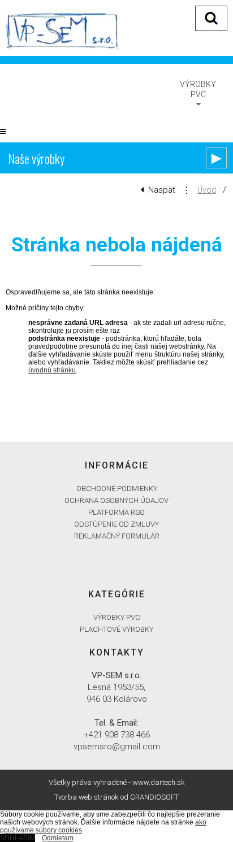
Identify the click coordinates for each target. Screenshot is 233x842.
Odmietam (58, 838)
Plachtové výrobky (116, 629)
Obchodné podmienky (116, 488)
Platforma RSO (116, 512)
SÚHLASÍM (17, 838)
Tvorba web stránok (86, 797)
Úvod (206, 189)
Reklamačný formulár (116, 536)
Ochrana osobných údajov (116, 500)
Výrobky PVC (198, 89)
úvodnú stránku (52, 370)
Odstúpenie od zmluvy (116, 524)
